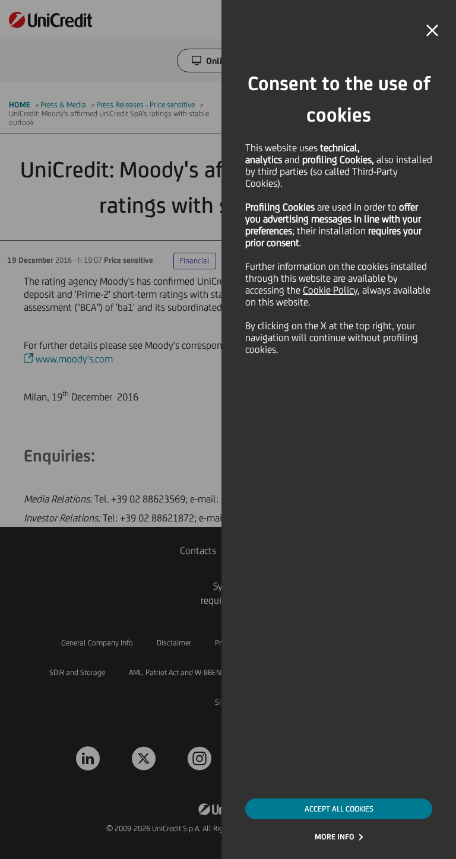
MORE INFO (334, 836)
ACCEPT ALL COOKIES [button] (339, 808)
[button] (432, 31)
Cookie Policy (330, 290)
